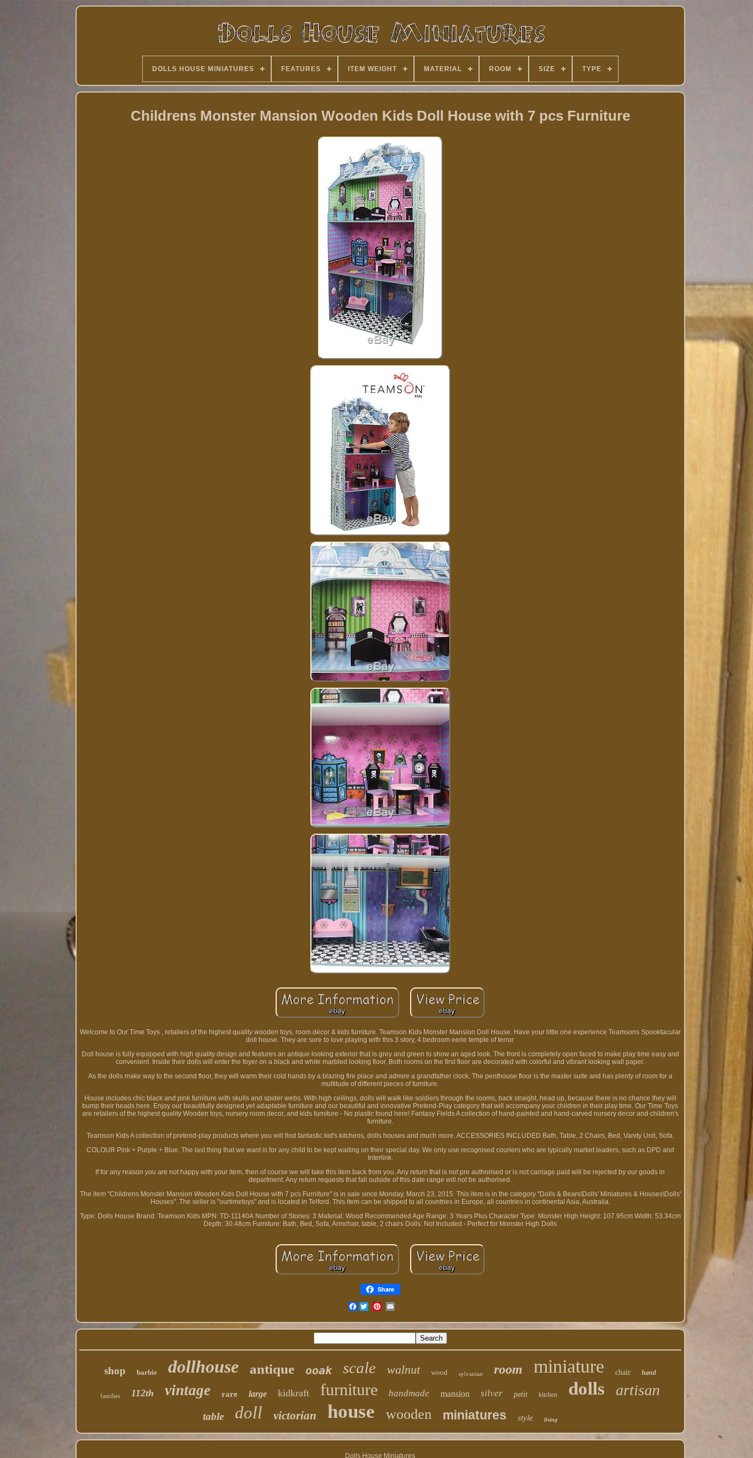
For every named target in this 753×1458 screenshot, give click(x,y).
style (525, 1417)
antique (272, 1369)
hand (649, 1372)
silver (492, 1393)
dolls (586, 1388)
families (110, 1395)
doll (248, 1412)
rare (230, 1394)
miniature (569, 1366)
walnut (403, 1369)
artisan (638, 1389)
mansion (455, 1393)
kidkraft (293, 1392)
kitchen (548, 1394)
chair (623, 1372)
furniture (349, 1389)
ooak (318, 1370)
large (258, 1393)
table (213, 1416)
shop (115, 1370)
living (550, 1420)
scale (359, 1367)
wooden (409, 1414)
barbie (147, 1372)
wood (439, 1372)
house (351, 1411)
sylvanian (471, 1373)
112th (142, 1392)
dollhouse (203, 1366)
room (508, 1369)
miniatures (475, 1415)
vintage (188, 1390)
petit (521, 1394)
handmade (409, 1393)
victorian (294, 1415)
